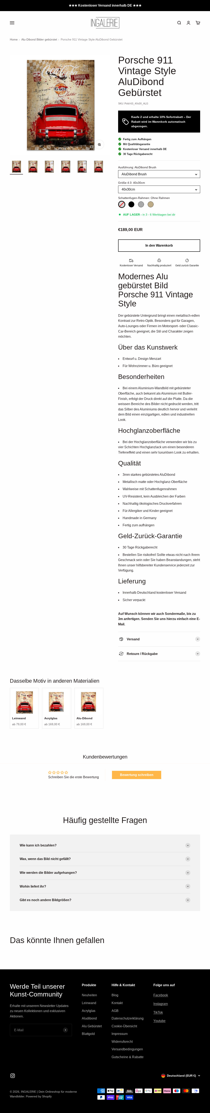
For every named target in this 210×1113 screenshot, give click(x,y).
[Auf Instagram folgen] (12, 1075)
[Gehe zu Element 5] (82, 167)
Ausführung (137, 167)
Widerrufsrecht (122, 1041)
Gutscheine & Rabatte (128, 1057)
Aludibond (89, 1018)
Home (14, 39)
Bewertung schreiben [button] (136, 775)
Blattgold (88, 1034)
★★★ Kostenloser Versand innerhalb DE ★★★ (105, 5)
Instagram (160, 1004)
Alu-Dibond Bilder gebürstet (39, 39)
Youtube (159, 1021)
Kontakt (117, 1003)
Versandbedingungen (127, 1049)
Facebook (160, 995)
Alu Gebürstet (92, 1026)
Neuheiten (89, 995)
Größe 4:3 (131, 182)
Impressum (120, 1034)
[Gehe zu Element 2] (32, 167)
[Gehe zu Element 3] (49, 167)
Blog (115, 995)
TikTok (158, 1012)
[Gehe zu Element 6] (98, 167)
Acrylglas (88, 1011)
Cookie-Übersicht (124, 1026)
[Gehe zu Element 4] (65, 167)
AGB (115, 1011)
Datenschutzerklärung (128, 1018)
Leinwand (89, 1003)
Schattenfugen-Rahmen (144, 198)
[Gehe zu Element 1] (16, 167)
